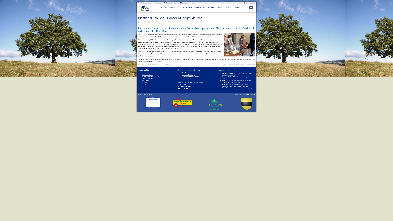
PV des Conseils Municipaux (150, 77)
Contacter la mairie (249, 3)
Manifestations (149, 3)
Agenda (227, 7)
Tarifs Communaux (147, 78)
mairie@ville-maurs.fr (186, 86)
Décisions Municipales (186, 3)
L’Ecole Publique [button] (186, 7)
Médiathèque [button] (198, 7)
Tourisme (176, 3)
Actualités (141, 3)
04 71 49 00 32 (184, 84)
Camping (219, 7)
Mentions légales (250, 94)
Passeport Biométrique (188, 75)
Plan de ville (145, 80)
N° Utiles (144, 82)
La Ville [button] (163, 7)
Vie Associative (168, 3)
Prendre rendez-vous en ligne (190, 77)
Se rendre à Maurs (147, 75)
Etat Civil (184, 73)
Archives (159, 22)
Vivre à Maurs (159, 3)
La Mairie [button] (173, 7)
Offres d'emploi (239, 94)
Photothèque (210, 7)
